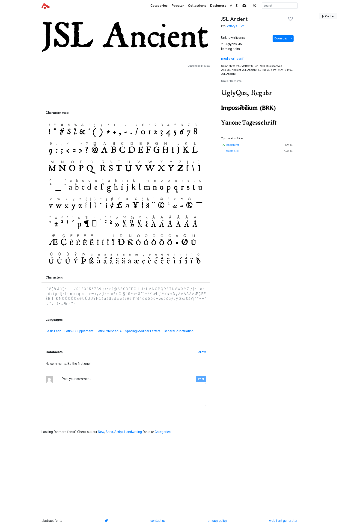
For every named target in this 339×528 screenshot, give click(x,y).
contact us (158, 520)
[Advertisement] (126, 88)
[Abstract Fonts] (46, 6)
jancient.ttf (232, 144)
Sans (109, 432)
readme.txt (232, 150)
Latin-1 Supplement (79, 331)
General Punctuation (178, 331)
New (101, 432)
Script (118, 432)
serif (240, 58)
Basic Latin (53, 331)
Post (201, 379)
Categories (163, 432)
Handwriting (133, 432)
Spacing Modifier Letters (143, 331)
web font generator (283, 520)
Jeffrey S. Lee (235, 26)
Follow (201, 352)
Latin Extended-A (109, 331)
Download (281, 38)
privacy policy (217, 520)
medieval (228, 58)
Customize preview (198, 65)
